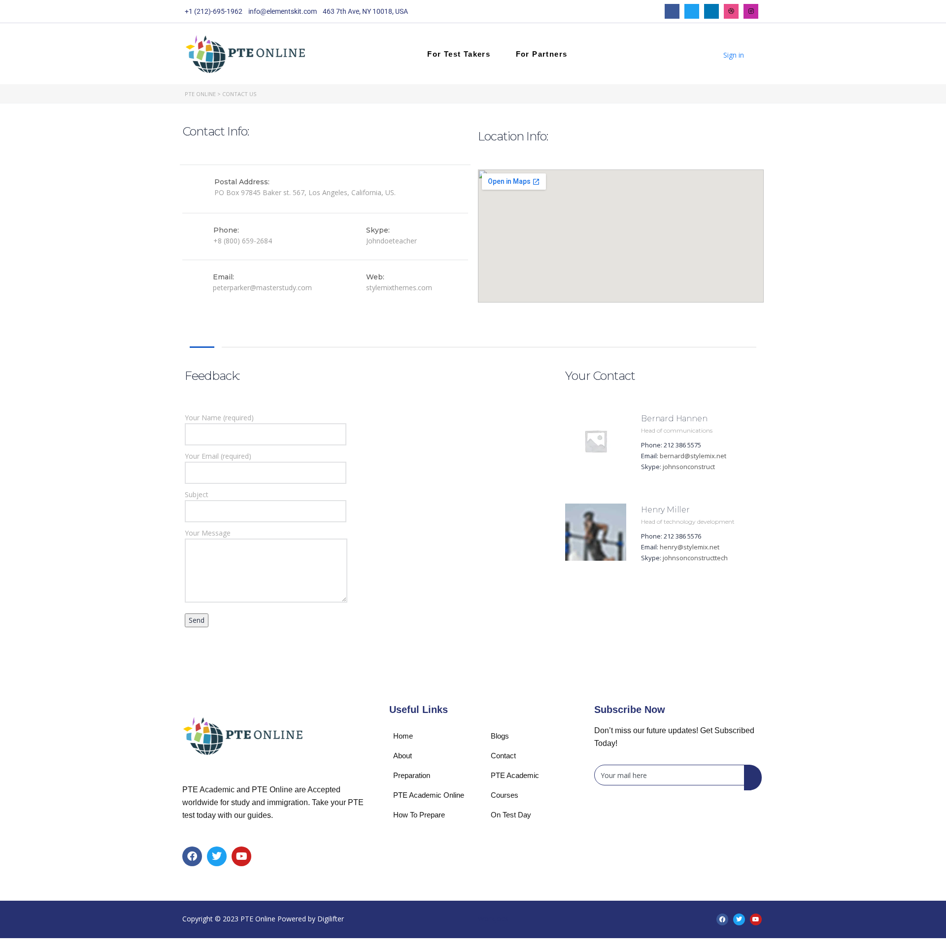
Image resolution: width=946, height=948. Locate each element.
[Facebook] (672, 11)
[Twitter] (691, 11)
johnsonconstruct (689, 466)
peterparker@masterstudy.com (262, 287)
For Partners (542, 54)
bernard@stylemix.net (693, 455)
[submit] (753, 777)
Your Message (208, 533)
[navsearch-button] (697, 54)
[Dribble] (731, 11)
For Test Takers (458, 54)
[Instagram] (750, 11)
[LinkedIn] (711, 11)
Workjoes (493, 918)
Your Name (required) (219, 417)
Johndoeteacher (391, 240)
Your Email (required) (218, 456)
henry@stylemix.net (689, 546)
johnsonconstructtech (695, 557)
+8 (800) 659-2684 (242, 240)
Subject (196, 494)
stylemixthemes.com (399, 287)
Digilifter (330, 918)
